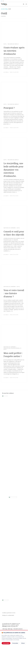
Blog (6, 9)
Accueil (2, 9)
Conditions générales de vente (8, 612)
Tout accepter (6, 643)
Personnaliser (15, 643)
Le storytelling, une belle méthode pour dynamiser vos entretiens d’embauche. (13, 169)
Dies (17, 626)
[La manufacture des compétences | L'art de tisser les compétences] (4, 4)
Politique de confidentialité (8, 615)
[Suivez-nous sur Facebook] (1, 1)
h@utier (7, 72)
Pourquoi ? (9, 107)
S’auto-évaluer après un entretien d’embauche (14, 50)
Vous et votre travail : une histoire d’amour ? (14, 293)
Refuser (23, 643)
